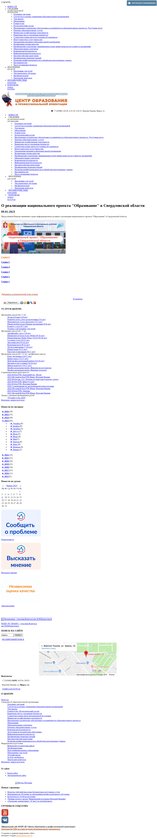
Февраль (17, 447)
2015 (6, 476)
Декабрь (17, 423)
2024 (6, 418)
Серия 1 (5, 281)
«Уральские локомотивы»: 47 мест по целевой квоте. (30, 801)
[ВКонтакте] (21, 303)
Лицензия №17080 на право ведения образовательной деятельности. (30, 829)
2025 (6, 415)
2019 (6, 464)
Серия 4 (5, 267)
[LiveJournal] (31, 303)
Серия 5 (5, 262)
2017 (6, 470)
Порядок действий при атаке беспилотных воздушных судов (33, 792)
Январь (16, 450)
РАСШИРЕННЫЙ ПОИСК (13, 639)
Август (16, 431)
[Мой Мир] (28, 303)
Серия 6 (5, 257)
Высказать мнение (9, 573)
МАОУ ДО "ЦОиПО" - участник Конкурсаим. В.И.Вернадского (19, 625)
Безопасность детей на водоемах (21, 796)
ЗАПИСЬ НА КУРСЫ (11, 689)
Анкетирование (8, 606)
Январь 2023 (11, 486)
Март (15, 444)
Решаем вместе (7, 539)
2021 (6, 458)
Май (15, 439)
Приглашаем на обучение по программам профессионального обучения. (38, 794)
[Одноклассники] (25, 303)
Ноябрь (16, 426)
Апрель (16, 442)
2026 (6, 411)
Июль (15, 434)
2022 (6, 455)
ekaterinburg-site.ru (24, 835)
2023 (6, 421)
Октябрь (17, 429)
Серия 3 (5, 272)
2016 (6, 473)
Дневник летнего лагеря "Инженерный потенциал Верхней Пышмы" (36, 799)
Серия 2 (5, 276)
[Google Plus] (34, 303)
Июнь (15, 436)
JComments (77, 299)
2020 (6, 461)
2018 (6, 467)
